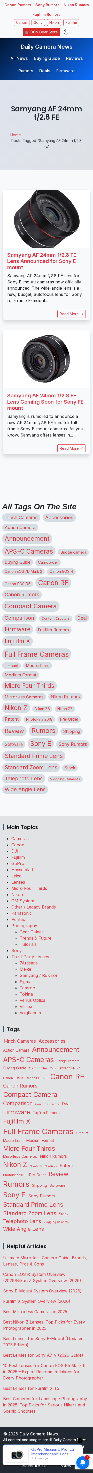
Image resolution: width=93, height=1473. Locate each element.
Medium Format (20, 674)
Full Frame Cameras (37, 654)
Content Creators (56, 618)
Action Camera (20, 527)
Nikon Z (16, 708)
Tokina (26, 994)
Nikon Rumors (76, 5)
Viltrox (26, 1006)
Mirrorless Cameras (24, 696)
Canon (21, 22)
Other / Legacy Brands (33, 907)
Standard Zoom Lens (31, 767)
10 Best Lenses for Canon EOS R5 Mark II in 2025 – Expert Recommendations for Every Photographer (44, 1372)
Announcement (27, 538)
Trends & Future (35, 938)
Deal (82, 618)
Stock (70, 768)
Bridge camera (73, 552)
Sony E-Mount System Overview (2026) (42, 1290)
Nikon (54, 22)
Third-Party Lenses (30, 956)
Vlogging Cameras (65, 779)
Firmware (65, 70)
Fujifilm (71, 22)
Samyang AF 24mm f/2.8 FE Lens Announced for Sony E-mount (42, 261)
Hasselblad (22, 869)
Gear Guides (32, 931)
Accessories (59, 517)
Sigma (26, 981)
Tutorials (28, 944)
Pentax (18, 919)
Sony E (40, 743)
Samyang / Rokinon (39, 975)
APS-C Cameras (29, 551)
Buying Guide (47, 58)
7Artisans (29, 963)
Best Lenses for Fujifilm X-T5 (31, 1388)
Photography (24, 925)
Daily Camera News (47, 46)
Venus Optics (32, 1000)
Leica (16, 875)
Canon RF (53, 582)
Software (14, 744)
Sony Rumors (47, 5)
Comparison (19, 618)
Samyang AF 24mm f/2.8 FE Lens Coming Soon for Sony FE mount (45, 401)
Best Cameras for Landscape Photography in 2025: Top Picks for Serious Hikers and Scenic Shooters (45, 1405)
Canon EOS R (61, 571)
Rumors (25, 70)
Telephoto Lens (24, 778)
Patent (12, 719)
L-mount (11, 665)
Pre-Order (69, 719)
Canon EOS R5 (17, 584)
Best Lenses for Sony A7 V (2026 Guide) (43, 1355)
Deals (44, 70)
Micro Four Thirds (29, 685)
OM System (22, 900)
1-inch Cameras (21, 517)
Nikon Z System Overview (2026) (48, 1280)
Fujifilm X (17, 641)
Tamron (27, 987)
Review (14, 730)
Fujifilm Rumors (46, 14)
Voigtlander (31, 1012)
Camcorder (48, 562)
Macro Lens (37, 665)
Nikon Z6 (42, 709)
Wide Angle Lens (25, 789)
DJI (14, 851)
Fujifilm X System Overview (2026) (36, 1301)
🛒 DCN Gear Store (41, 32)
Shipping (71, 731)
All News (19, 58)
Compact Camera (31, 606)
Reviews (74, 58)
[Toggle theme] (66, 32)
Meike (25, 969)
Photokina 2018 (39, 719)
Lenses (18, 882)
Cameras (20, 838)
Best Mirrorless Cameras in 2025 (35, 1311)
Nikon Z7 (64, 709)
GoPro (17, 863)
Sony (38, 22)
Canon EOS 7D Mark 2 (23, 571)
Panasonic (21, 913)
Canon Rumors (17, 5)
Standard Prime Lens (34, 755)
